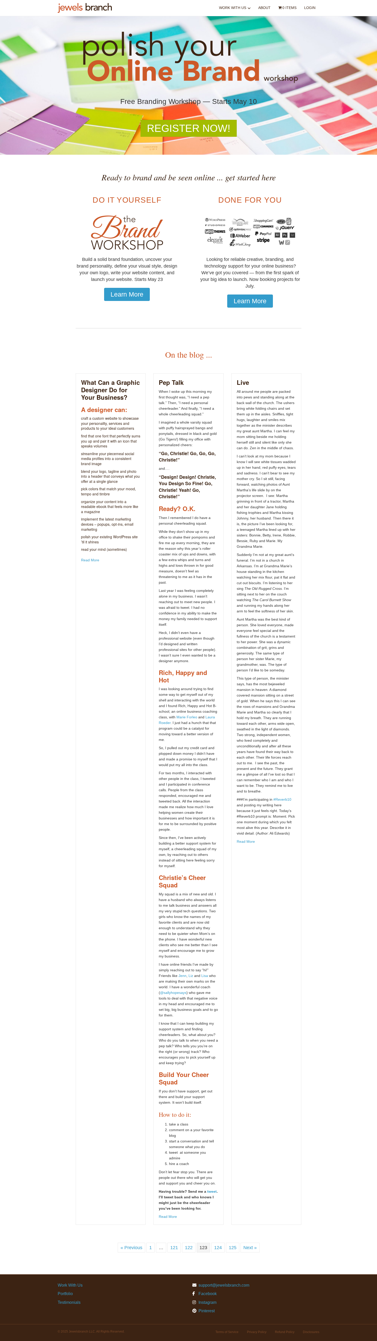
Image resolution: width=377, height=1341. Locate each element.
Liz (190, 976)
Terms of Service (227, 1332)
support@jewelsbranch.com (224, 1285)
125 (232, 1247)
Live (243, 382)
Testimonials (69, 1302)
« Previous (131, 1247)
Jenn (182, 976)
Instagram (206, 1302)
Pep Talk (171, 382)
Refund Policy (284, 1332)
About (264, 8)
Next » (250, 1247)
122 (189, 1247)
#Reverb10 (282, 799)
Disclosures (311, 1332)
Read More (90, 560)
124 (218, 1247)
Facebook (207, 1293)
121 (174, 1247)
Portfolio (65, 1293)
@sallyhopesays (173, 993)
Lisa (204, 976)
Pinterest (206, 1311)
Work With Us (232, 8)
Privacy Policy (256, 1332)
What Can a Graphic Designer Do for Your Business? (110, 390)
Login (309, 8)
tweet (212, 1191)
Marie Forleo (186, 717)
